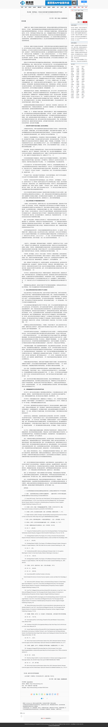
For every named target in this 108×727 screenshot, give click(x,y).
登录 (44, 718)
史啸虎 (77, 84)
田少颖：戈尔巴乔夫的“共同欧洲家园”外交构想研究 (81, 36)
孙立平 (77, 97)
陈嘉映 (83, 69)
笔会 (79, 7)
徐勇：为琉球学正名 (75, 57)
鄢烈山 (72, 69)
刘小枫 (77, 86)
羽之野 (83, 96)
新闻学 (49, 7)
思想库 (70, 7)
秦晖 (72, 66)
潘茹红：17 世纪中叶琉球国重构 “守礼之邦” (79, 59)
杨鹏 (77, 79)
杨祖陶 (72, 74)
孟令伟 (83, 86)
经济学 (30, 7)
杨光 (83, 97)
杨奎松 (77, 78)
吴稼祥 (83, 91)
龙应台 (72, 68)
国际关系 (39, 7)
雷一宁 (72, 87)
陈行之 (77, 66)
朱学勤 (77, 94)
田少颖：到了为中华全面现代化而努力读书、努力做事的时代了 (83, 38)
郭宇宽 (77, 73)
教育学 (53, 7)
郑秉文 (72, 96)
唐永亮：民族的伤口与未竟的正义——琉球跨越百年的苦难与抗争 (84, 50)
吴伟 (72, 89)
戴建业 (77, 76)
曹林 (83, 68)
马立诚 (83, 73)
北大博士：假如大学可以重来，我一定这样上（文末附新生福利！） (84, 34)
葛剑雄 (72, 91)
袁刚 (77, 92)
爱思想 (30, 3)
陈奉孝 (77, 81)
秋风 (72, 86)
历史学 (62, 7)
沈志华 (77, 74)
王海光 (83, 78)
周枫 (77, 87)
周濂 (72, 79)
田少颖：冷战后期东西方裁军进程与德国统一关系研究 (81, 31)
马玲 (72, 83)
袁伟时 (72, 84)
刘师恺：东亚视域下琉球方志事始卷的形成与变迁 (80, 45)
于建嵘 (77, 71)
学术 (26, 685)
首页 (22, 7)
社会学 (44, 7)
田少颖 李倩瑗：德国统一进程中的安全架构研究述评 (81, 29)
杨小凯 (83, 92)
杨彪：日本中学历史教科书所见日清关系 (79, 56)
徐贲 (72, 73)
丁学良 (77, 68)
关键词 (74, 7)
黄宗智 (72, 71)
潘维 (83, 94)
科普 (82, 7)
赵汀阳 (72, 76)
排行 (86, 7)
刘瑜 (83, 89)
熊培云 (83, 84)
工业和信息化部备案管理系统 (54, 725)
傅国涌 (77, 69)
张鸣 (72, 78)
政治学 (34, 7)
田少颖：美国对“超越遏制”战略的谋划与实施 (79, 33)
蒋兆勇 (83, 87)
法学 (26, 7)
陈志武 (83, 71)
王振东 (77, 83)
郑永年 (83, 66)
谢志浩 (72, 97)
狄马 (83, 83)
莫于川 (77, 96)
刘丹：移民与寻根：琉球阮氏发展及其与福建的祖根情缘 (82, 47)
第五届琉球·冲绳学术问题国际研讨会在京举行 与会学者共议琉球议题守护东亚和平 (87, 49)
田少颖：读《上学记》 (75, 40)
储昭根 (77, 91)
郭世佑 (83, 81)
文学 (58, 7)
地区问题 (35, 685)
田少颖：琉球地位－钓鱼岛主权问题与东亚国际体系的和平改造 (83, 27)
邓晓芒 (83, 79)
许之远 (72, 92)
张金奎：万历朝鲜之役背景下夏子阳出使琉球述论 (80, 52)
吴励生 (72, 94)
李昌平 (83, 76)
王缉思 (72, 81)
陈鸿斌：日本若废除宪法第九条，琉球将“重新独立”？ (81, 54)
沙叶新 (77, 89)
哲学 (66, 7)
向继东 (83, 74)
